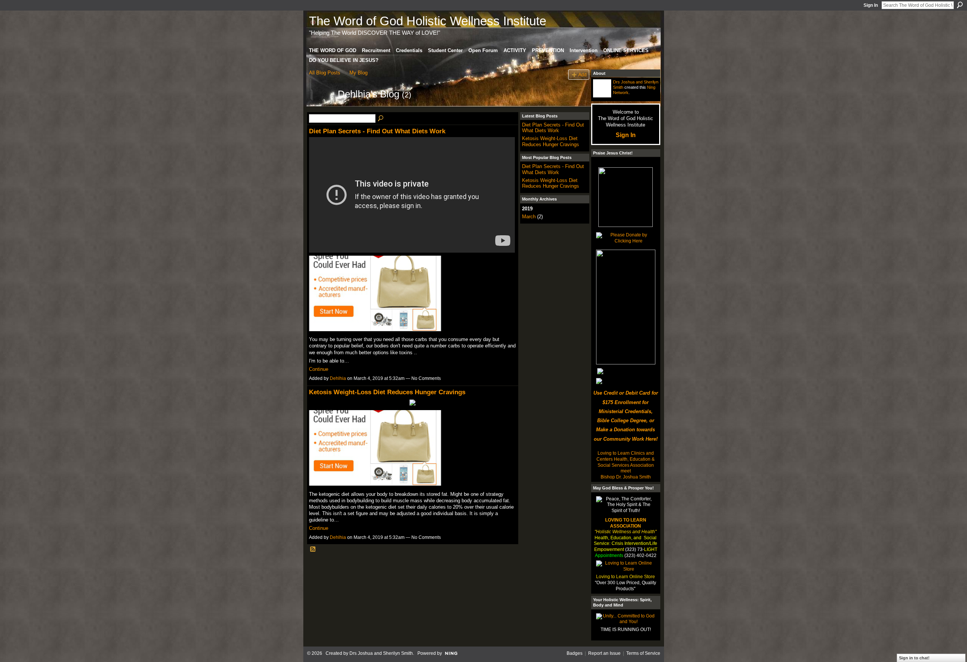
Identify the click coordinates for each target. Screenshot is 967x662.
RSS (313, 549)
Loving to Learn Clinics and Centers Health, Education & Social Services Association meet (625, 462)
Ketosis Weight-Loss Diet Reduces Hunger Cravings (387, 392)
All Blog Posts (324, 73)
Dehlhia (338, 378)
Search (960, 5)
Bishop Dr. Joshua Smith (626, 477)
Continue (318, 369)
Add (582, 74)
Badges (574, 653)
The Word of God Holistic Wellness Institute (427, 21)
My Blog (358, 73)
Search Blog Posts (381, 118)
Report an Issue (604, 653)
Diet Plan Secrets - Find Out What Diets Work (377, 131)
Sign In (871, 5)
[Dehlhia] (321, 107)
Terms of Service (643, 653)
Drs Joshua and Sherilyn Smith (381, 653)
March (529, 216)
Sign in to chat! (914, 658)
